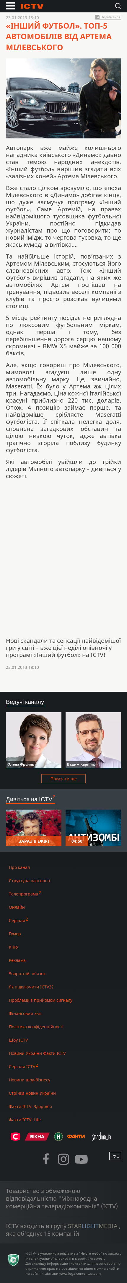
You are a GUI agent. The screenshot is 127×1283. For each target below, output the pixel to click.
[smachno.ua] (101, 1139)
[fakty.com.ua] (76, 1139)
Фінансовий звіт (25, 1013)
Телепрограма (23, 894)
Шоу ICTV (18, 1040)
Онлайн (17, 907)
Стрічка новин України (32, 1093)
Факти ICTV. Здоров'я (30, 1106)
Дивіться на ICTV (29, 799)
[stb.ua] (15, 1139)
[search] (118, 6)
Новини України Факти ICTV (37, 1053)
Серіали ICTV (22, 1066)
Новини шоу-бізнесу (29, 1080)
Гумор (15, 933)
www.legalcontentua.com (80, 1273)
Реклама (17, 960)
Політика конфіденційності (36, 1026)
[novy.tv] (58, 1139)
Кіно (13, 947)
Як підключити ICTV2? (31, 987)
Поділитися (110, 17)
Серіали (17, 920)
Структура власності (29, 880)
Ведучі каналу (25, 702)
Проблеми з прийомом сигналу (40, 1000)
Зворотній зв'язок (27, 973)
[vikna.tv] (37, 1139)
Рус (115, 1156)
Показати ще (64, 779)
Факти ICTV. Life (25, 1119)
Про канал (19, 867)
